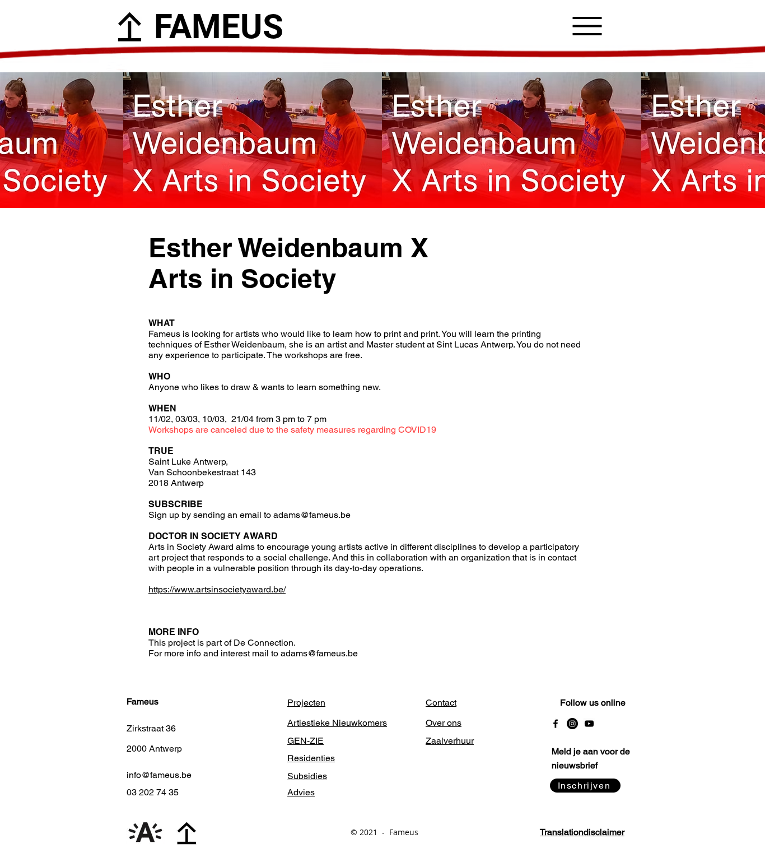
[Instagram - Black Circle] (572, 723)
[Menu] (587, 26)
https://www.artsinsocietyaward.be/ (217, 589)
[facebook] (555, 723)
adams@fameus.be (312, 514)
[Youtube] (589, 723)
